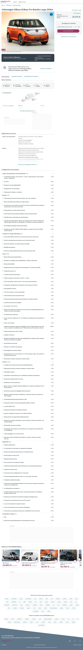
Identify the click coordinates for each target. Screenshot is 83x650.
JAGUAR (65, 601)
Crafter (34, 618)
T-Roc (49, 622)
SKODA (40, 608)
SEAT (34, 608)
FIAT (36, 601)
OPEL (9, 608)
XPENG (48, 611)
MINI (58, 604)
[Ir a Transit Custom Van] (30, 558)
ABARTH (6, 598)
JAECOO (59, 601)
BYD (52, 598)
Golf (40, 618)
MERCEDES (48, 604)
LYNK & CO (28, 604)
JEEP (71, 601)
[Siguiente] (79, 559)
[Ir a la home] (5, 1)
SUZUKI (67, 608)
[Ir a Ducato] (11, 558)
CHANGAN (58, 598)
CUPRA (70, 598)
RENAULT (28, 608)
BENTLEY (41, 598)
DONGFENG (14, 601)
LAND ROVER (6, 604)
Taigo (55, 622)
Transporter (41, 625)
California (19, 618)
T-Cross (43, 622)
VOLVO (43, 611)
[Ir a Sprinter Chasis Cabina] (49, 559)
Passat (31, 622)
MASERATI (35, 604)
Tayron (61, 622)
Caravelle (27, 618)
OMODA (77, 604)
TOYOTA (73, 608)
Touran (73, 622)
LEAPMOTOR (14, 604)
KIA (76, 601)
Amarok (6, 618)
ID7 (77, 618)
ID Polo (63, 618)
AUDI (35, 598)
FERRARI (30, 601)
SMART (45, 608)
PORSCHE (22, 608)
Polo (37, 622)
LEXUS (21, 604)
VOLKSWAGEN (35, 611)
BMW (47, 598)
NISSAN (71, 604)
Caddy (12, 618)
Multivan (25, 622)
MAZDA (41, 604)
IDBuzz (9, 622)
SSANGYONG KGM (53, 608)
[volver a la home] (6, 641)
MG (53, 604)
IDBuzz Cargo (17, 622)
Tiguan (67, 622)
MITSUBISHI (64, 604)
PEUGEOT (15, 608)
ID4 (73, 618)
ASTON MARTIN (28, 598)
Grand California (47, 618)
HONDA (46, 601)
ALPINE (21, 598)
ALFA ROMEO (14, 598)
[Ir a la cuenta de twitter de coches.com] (69, 641)
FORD (41, 601)
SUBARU (61, 608)
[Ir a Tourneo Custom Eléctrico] (68, 559)
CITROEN (64, 598)
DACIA (76, 598)
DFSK (7, 601)
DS (19, 601)
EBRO (25, 601)
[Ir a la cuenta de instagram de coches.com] (75, 641)
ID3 (68, 618)
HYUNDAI (52, 601)
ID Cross (56, 618)
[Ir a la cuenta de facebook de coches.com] (80, 641)
